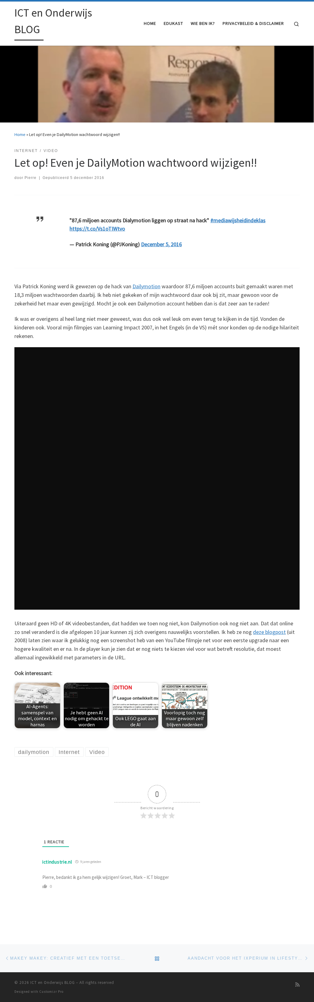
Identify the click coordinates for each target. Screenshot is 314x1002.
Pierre (30, 178)
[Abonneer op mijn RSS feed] (297, 984)
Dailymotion (146, 286)
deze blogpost (269, 631)
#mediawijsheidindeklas (238, 220)
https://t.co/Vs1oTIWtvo (97, 228)
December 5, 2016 (161, 244)
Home (19, 134)
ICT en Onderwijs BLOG (52, 982)
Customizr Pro (51, 991)
